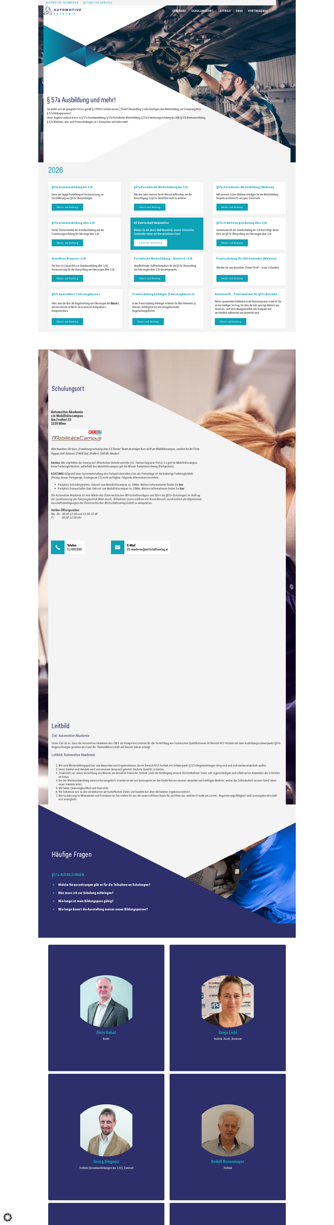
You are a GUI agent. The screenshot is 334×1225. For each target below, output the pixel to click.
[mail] (141, 542)
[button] (167, 885)
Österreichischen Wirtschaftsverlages (126, 495)
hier (181, 485)
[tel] (68, 542)
